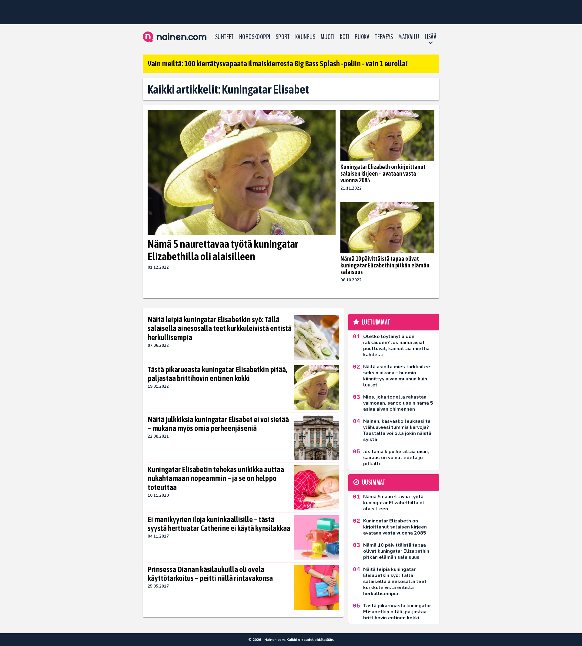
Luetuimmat (376, 322)
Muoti (327, 36)
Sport (283, 36)
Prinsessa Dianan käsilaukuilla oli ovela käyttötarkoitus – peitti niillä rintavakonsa (210, 574)
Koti (344, 36)
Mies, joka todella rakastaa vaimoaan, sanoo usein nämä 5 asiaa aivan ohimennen (398, 403)
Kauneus (305, 36)
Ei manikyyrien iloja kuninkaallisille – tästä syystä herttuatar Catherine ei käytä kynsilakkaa (219, 524)
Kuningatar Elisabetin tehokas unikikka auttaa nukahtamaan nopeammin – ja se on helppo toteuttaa (216, 478)
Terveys (384, 36)
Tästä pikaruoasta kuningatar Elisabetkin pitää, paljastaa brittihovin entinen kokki (217, 374)
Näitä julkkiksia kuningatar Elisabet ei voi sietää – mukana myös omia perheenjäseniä (218, 424)
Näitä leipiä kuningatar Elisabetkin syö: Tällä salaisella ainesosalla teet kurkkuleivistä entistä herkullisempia (220, 328)
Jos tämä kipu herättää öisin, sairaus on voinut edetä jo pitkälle (396, 457)
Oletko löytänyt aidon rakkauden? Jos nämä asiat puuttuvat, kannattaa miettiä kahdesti (396, 345)
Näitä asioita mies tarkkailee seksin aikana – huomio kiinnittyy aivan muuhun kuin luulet (396, 375)
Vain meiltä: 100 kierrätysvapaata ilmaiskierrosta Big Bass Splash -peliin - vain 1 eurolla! (278, 63)
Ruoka (362, 36)
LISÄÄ (430, 36)
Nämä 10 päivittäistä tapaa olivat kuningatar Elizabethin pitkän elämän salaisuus (385, 265)
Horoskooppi (254, 36)
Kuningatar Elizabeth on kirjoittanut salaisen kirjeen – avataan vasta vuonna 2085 (383, 173)
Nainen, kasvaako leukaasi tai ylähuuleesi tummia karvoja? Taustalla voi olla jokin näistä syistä (397, 430)
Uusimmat (373, 482)
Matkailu (408, 36)
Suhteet (224, 36)
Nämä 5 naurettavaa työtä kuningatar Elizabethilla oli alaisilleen (223, 250)
